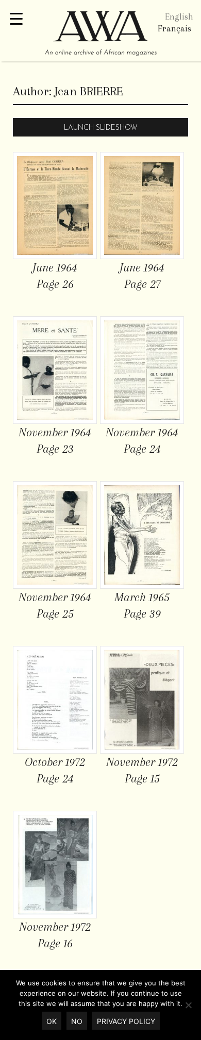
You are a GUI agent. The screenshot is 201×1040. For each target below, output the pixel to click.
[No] (188, 1005)
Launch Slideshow (101, 128)
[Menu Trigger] (16, 19)
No (76, 1021)
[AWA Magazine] (100, 34)
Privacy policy (126, 1021)
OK (51, 1021)
